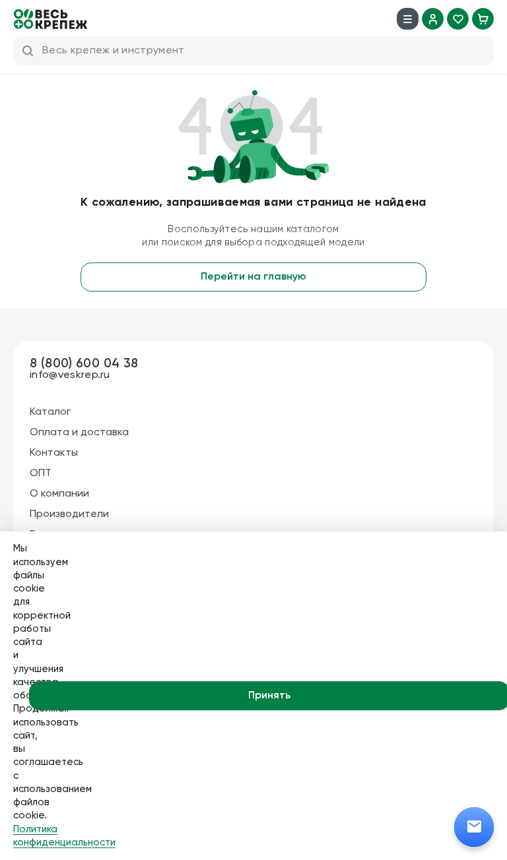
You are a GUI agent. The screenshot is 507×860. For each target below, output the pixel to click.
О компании (59, 494)
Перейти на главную (253, 277)
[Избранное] (458, 19)
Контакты (54, 453)
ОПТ (40, 473)
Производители (69, 514)
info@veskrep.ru (70, 375)
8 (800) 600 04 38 (84, 363)
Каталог (50, 412)
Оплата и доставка (79, 432)
